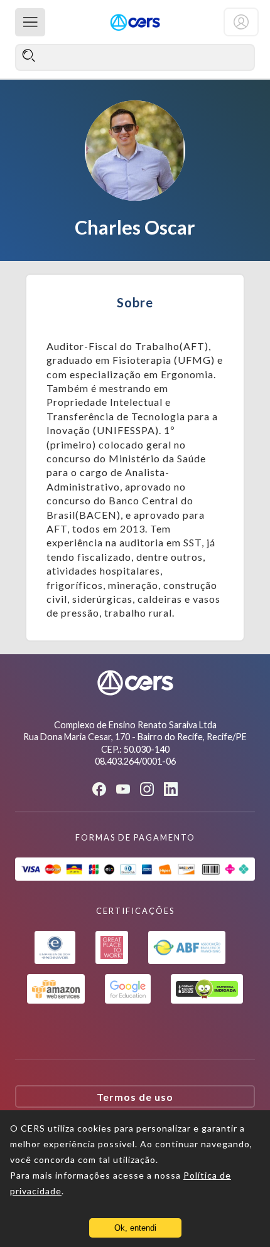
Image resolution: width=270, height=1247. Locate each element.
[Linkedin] (171, 789)
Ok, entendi (135, 1228)
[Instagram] (147, 789)
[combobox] (135, 57)
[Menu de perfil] (241, 22)
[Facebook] (99, 789)
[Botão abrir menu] (30, 22)
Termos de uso (135, 1097)
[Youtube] (123, 789)
